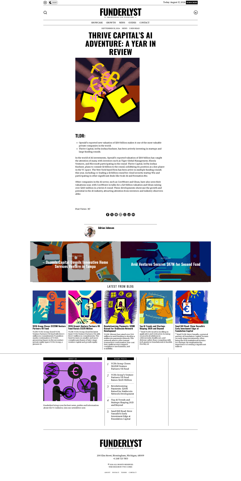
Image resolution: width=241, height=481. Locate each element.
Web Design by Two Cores (120, 467)
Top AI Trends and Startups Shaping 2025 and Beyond (152, 327)
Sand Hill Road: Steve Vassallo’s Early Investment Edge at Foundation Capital (190, 328)
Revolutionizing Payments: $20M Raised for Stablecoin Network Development (119, 328)
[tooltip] (196, 12)
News (124, 28)
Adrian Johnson (106, 228)
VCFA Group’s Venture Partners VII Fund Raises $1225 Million (84, 327)
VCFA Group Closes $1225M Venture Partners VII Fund (49, 327)
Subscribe (192, 2)
